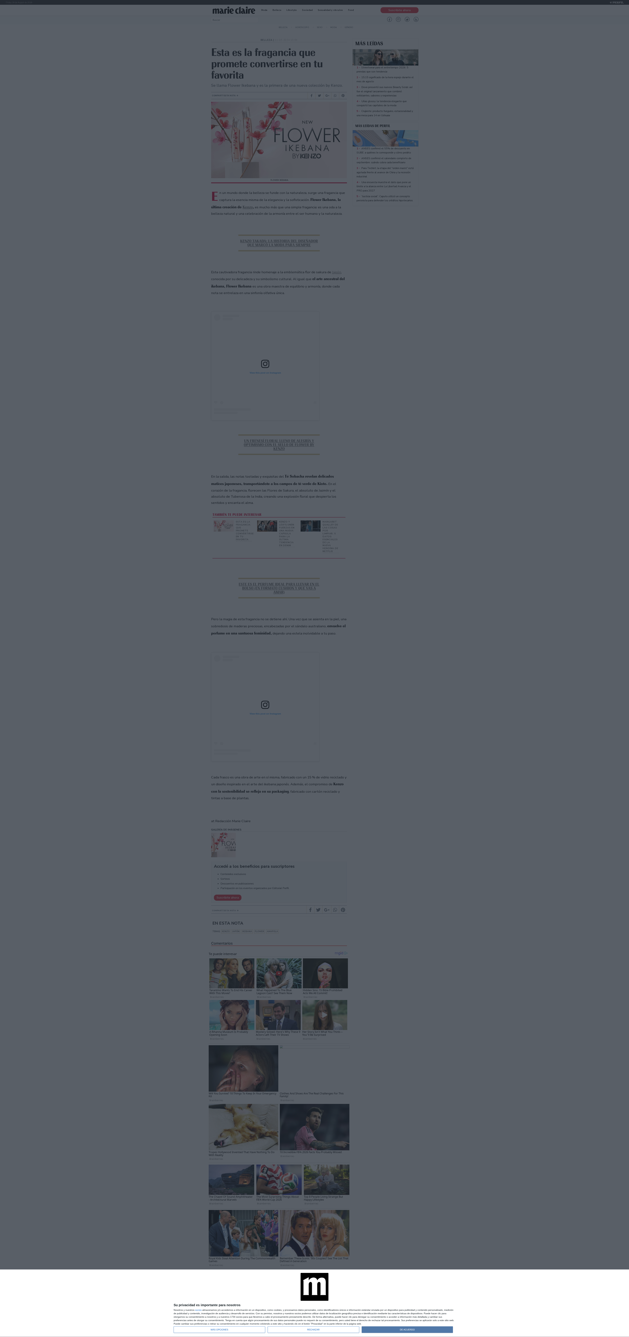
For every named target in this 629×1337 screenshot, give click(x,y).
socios (198, 1310)
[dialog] (314, 1303)
